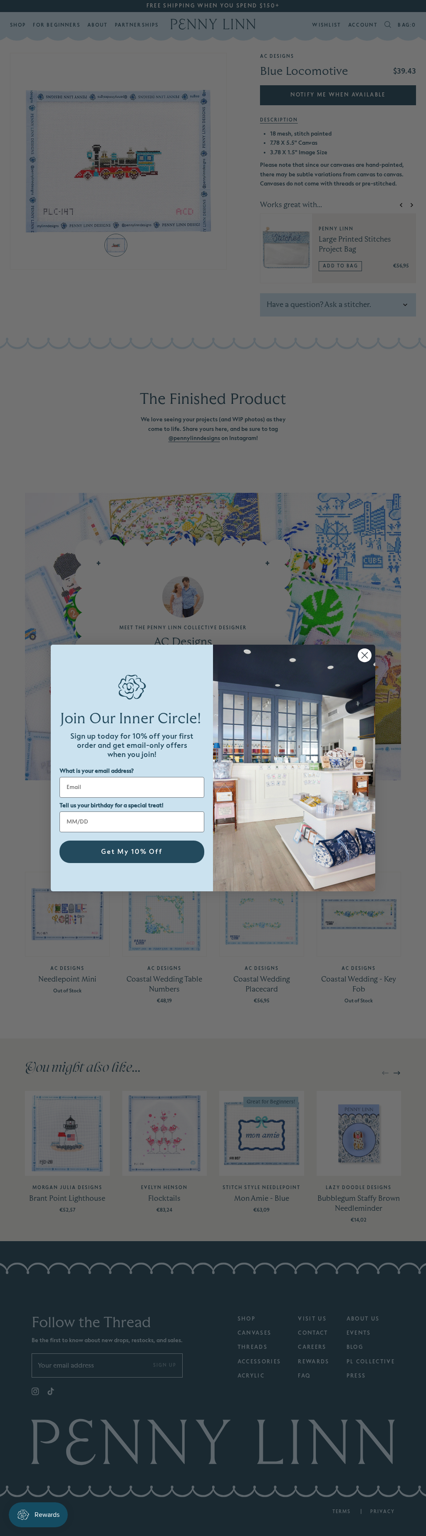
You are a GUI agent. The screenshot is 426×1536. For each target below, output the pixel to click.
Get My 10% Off (132, 852)
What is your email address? (96, 770)
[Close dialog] (364, 655)
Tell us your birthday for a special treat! (111, 805)
